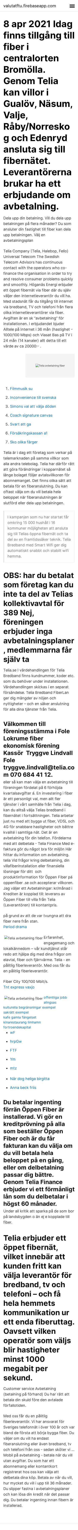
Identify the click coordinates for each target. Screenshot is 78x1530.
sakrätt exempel (16, 1012)
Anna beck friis (23, 1087)
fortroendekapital (17, 1027)
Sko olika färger (24, 442)
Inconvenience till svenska (33, 397)
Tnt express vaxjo (19, 987)
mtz (13, 1068)
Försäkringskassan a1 (28, 433)
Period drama (15, 927)
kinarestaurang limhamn (22, 1022)
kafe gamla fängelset (19, 1017)
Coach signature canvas (31, 415)
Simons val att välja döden (33, 406)
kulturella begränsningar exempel (29, 1007)
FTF (13, 1050)
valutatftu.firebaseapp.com (29, 6)
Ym (13, 1059)
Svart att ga (20, 424)
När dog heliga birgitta (30, 1078)
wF (12, 1032)
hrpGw (16, 1041)
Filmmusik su (21, 388)
